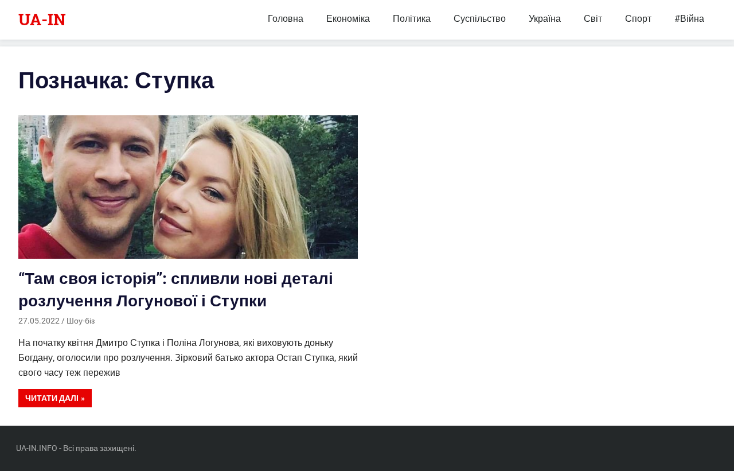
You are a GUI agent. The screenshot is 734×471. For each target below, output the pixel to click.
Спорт (638, 18)
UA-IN (42, 19)
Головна (285, 18)
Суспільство (480, 18)
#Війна (689, 18)
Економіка (348, 18)
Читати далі (52, 398)
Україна (545, 18)
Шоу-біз (81, 320)
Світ (593, 18)
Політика (412, 18)
